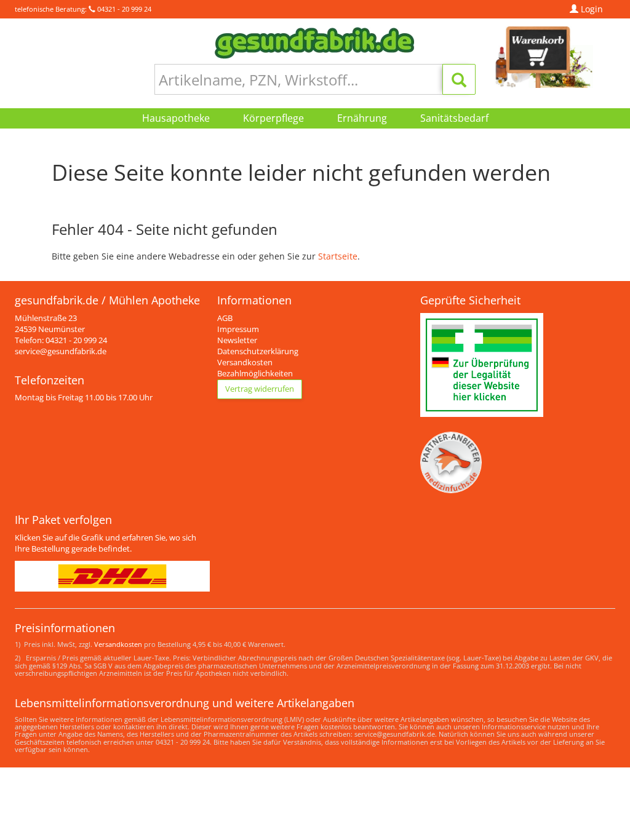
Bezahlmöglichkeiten (255, 373)
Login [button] (590, 9)
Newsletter (237, 340)
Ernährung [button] (362, 118)
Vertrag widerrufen (259, 389)
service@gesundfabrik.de (60, 351)
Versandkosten (245, 362)
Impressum (238, 329)
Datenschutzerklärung (257, 351)
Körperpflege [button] (273, 118)
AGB (225, 318)
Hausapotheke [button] (176, 118)
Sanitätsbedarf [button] (454, 118)
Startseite (337, 256)
